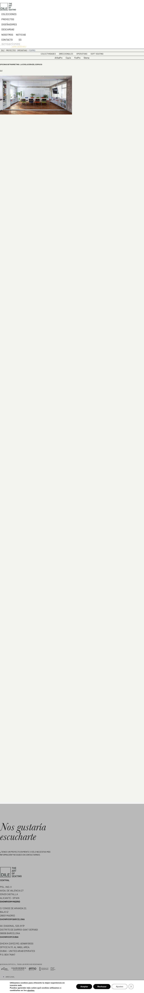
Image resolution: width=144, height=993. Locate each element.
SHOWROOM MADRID (10, 901)
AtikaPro (58, 57)
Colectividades (48, 54)
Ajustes (119, 986)
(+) (1, 71)
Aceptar (84, 986)
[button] (8, 39)
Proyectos (11, 50)
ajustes (30, 990)
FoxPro (77, 57)
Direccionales (66, 54)
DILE (3, 50)
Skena (86, 57)
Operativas (22, 50)
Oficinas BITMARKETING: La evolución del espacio (21, 64)
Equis (68, 57)
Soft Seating (97, 54)
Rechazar (101, 986)
